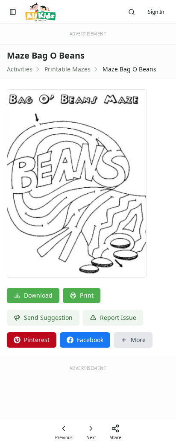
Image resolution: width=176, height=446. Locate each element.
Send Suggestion (48, 317)
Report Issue (118, 317)
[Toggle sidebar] (12, 12)
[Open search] (131, 12)
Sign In (156, 11)
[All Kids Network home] (40, 12)
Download (38, 295)
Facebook (90, 340)
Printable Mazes (67, 69)
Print (87, 295)
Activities (19, 69)
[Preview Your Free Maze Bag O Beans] (88, 183)
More (138, 340)
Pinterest (37, 340)
